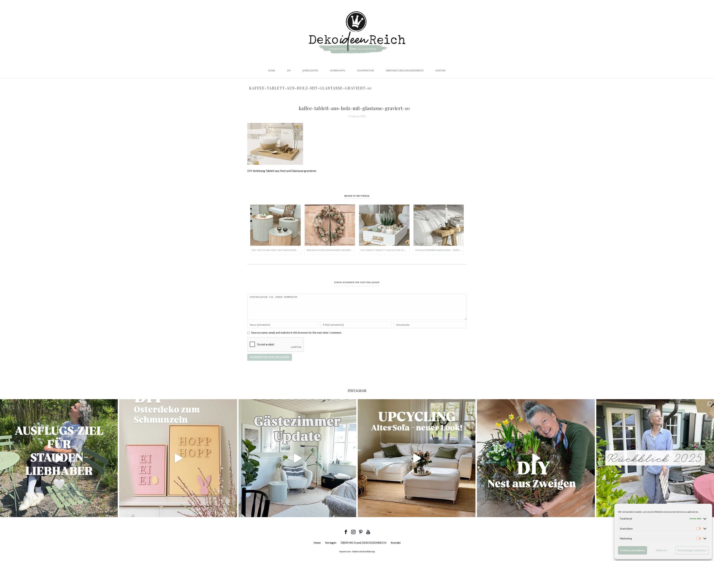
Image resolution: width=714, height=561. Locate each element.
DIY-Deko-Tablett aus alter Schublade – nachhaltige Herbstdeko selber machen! (385, 250)
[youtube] (368, 532)
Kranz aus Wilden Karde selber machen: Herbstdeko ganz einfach (331, 250)
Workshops (337, 70)
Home (271, 70)
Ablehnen (661, 550)
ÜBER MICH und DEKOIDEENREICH (405, 70)
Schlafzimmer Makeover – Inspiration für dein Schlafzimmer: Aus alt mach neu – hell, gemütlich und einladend (439, 250)
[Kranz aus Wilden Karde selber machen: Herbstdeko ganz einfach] (330, 225)
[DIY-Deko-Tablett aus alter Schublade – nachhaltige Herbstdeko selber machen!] (384, 225)
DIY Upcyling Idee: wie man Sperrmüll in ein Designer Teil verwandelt (276, 250)
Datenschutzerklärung (363, 551)
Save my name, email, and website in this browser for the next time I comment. (296, 332)
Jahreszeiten (310, 70)
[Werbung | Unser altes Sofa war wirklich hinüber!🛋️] (416, 458)
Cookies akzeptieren (632, 550)
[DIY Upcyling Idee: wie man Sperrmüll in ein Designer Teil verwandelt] (275, 225)
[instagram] (353, 532)
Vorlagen (330, 542)
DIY (289, 70)
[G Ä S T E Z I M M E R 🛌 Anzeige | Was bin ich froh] (297, 458)
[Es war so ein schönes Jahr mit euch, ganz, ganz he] (655, 458)
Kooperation (365, 70)
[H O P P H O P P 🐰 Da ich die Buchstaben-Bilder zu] (178, 458)
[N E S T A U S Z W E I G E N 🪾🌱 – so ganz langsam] (536, 458)
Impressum (345, 551)
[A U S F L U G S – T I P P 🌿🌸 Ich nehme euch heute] (59, 458)
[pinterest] (360, 532)
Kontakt (440, 70)
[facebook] (346, 532)
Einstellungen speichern (692, 550)
